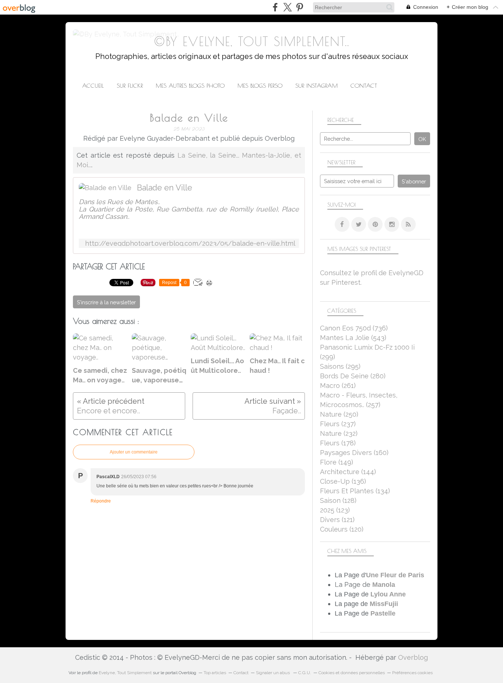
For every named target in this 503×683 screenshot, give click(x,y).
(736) (354, 328)
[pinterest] (299, 7)
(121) (337, 519)
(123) (335, 510)
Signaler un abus (273, 672)
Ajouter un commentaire (134, 452)
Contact (364, 85)
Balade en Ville (164, 187)
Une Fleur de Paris (395, 575)
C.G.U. (304, 672)
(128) (338, 500)
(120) (341, 529)
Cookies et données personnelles (352, 672)
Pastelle (382, 613)
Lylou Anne (388, 594)
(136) (343, 481)
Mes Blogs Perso (260, 85)
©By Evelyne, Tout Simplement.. (251, 41)
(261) (338, 385)
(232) (339, 433)
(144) (348, 472)
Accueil (93, 85)
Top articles (215, 672)
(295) (340, 366)
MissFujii (384, 603)
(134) (355, 491)
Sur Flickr (130, 85)
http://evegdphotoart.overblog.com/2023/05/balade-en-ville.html (190, 243)
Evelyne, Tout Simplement (125, 672)
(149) (336, 462)
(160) (354, 452)
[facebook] (275, 7)
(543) (353, 338)
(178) (338, 443)
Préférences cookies (412, 672)
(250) (339, 414)
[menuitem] (93, 85)
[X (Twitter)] (287, 7)
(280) (353, 376)
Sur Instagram (316, 85)
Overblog (413, 657)
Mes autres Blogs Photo (190, 85)
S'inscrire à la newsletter (106, 302)
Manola (383, 584)
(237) (338, 424)
